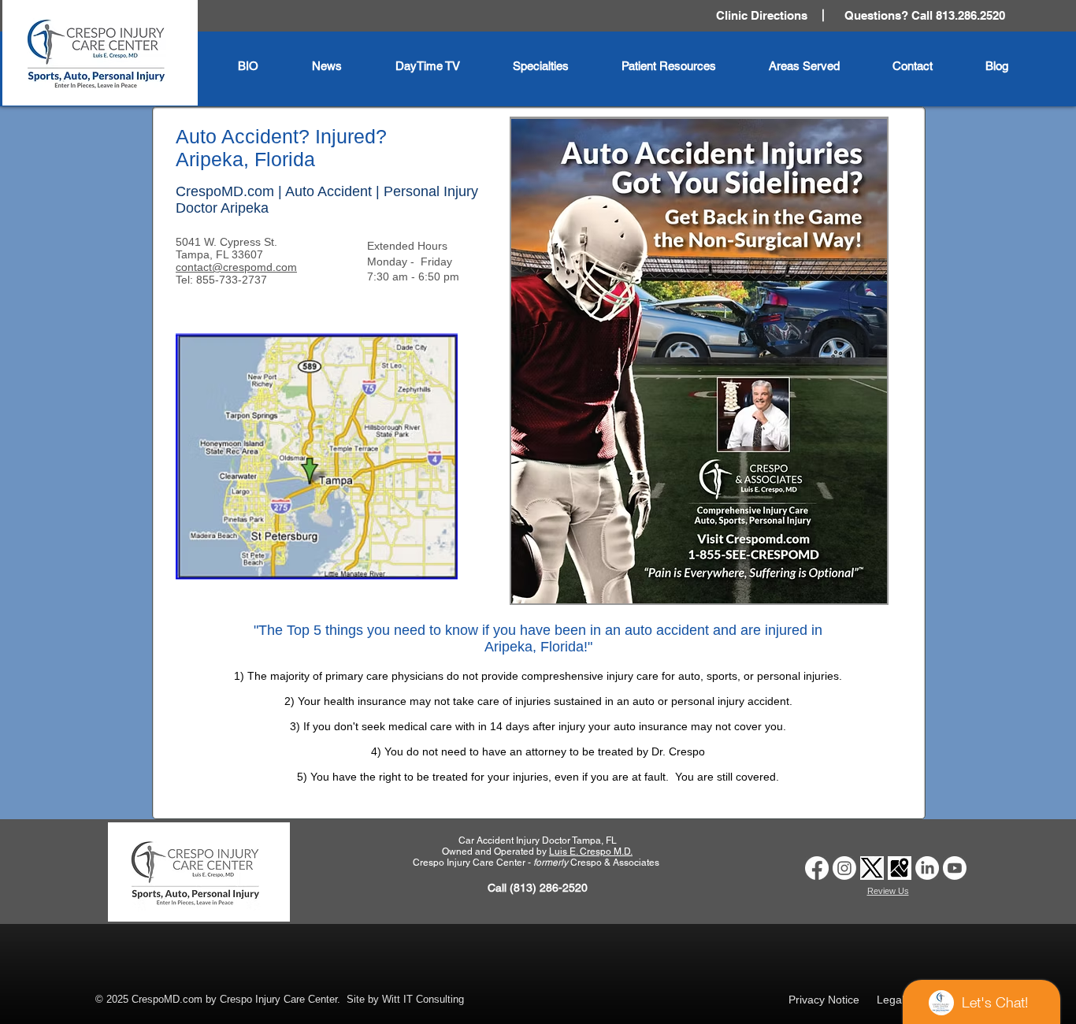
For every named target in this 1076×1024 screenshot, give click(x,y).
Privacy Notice (823, 999)
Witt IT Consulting (423, 999)
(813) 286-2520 (549, 887)
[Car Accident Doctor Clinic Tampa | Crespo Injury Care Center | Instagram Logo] (844, 868)
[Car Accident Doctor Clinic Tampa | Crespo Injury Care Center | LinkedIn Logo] (927, 868)
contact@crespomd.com (236, 267)
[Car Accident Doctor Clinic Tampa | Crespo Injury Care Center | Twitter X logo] (872, 868)
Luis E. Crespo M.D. (591, 851)
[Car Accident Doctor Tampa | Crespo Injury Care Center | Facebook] (817, 868)
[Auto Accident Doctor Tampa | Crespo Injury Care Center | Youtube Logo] (955, 868)
